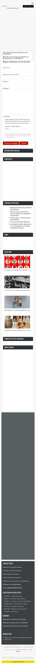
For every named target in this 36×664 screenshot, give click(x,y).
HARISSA (7, 596)
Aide (30, 649)
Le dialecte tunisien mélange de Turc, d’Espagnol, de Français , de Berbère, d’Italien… (20, 226)
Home (6, 649)
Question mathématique (12, 126)
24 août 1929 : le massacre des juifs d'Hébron (18, 290)
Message (5, 88)
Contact (18, 651)
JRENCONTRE (8, 604)
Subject (5, 81)
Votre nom (6, 67)
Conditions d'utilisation (21, 649)
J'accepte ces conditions (18, 661)
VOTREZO (7, 606)
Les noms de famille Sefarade (20, 222)
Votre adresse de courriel (10, 74)
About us (11, 649)
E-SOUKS (7, 611)
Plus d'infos (31, 658)
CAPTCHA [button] (7, 116)
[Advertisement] (18, 30)
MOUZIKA (7, 609)
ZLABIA (6, 601)
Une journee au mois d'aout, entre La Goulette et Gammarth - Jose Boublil (20, 213)
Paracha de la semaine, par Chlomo (14, 619)
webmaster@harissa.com (14, 587)
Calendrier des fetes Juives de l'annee (15, 626)
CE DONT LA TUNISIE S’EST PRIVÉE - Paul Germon (18, 270)
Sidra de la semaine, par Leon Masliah (15, 623)
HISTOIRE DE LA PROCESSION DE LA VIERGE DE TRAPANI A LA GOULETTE (18, 310)
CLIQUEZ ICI (7, 54)
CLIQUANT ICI (18, 58)
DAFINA (6, 599)
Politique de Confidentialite (12, 584)
